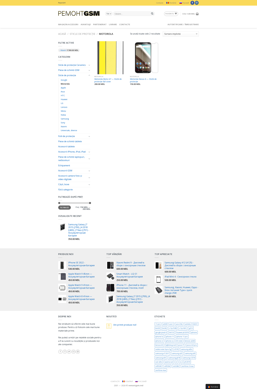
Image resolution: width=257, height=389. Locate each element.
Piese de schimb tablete (70, 141)
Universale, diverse (69, 130)
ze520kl (176, 366)
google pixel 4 (161, 332)
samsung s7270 (189, 357)
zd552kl (158, 366)
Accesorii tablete (66, 146)
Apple (63, 87)
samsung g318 (174, 357)
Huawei (64, 99)
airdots (188, 324)
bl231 (195, 324)
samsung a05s (186, 349)
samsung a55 (160, 357)
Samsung (65, 118)
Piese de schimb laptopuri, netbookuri (71, 158)
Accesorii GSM (65, 170)
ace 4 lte (179, 324)
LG (62, 103)
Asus (63, 91)
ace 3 (171, 324)
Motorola (65, 84)
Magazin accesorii (68, 24)
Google (64, 80)
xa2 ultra (158, 362)
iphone (194, 332)
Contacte (159, 3)
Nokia (63, 115)
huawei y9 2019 (182, 332)
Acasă (62, 33)
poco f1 (181, 345)
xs (181, 362)
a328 (165, 324)
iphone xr (159, 341)
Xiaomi (64, 126)
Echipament (64, 165)
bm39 (157, 328)
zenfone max (160, 370)
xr (176, 362)
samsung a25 (177, 353)
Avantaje (86, 24)
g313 (191, 328)
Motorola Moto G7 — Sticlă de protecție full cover (108, 80)
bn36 (164, 328)
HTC (63, 95)
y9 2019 (187, 362)
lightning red (171, 345)
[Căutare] (152, 14)
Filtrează (64, 207)
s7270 (176, 349)
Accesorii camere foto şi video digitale (70, 177)
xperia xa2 (169, 362)
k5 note (179, 341)
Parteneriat (100, 24)
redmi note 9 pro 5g (163, 349)
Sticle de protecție (82, 33)
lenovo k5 (159, 345)
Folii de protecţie (66, 136)
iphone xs (170, 341)
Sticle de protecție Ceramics (72, 65)
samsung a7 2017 (162, 353)
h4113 (171, 332)
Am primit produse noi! (124, 325)
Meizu (63, 111)
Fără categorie (65, 189)
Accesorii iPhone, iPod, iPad (72, 151)
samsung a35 (190, 353)
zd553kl (167, 366)
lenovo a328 (189, 341)
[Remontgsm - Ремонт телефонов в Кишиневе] (79, 13)
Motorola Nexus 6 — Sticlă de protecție (143, 80)
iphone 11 (170, 336)
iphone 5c (159, 336)
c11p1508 (172, 328)
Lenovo (64, 107)
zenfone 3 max (188, 366)
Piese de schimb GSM (68, 70)
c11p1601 (182, 328)
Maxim (69, 50)
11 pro (157, 324)
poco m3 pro (192, 345)
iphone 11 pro (182, 336)
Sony (63, 122)
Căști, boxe (63, 184)
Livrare (113, 24)
